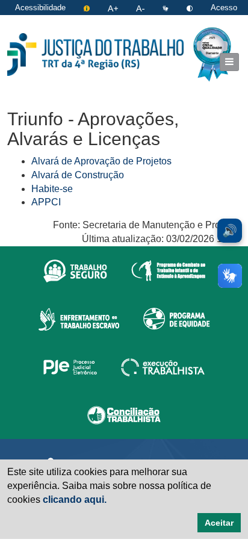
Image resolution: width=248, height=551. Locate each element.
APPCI (46, 202)
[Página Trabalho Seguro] (75, 270)
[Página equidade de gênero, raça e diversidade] (176, 318)
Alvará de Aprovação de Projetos (101, 161)
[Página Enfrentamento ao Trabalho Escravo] (78, 318)
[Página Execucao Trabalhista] (163, 367)
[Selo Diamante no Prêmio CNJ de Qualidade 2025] (212, 54)
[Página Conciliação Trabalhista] (124, 415)
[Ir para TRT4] (95, 54)
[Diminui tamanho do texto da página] (141, 7)
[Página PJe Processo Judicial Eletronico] (70, 367)
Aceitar (219, 523)
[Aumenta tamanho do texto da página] (114, 7)
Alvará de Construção (77, 175)
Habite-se (52, 189)
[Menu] (229, 62)
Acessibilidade (40, 7)
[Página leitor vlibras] (167, 7)
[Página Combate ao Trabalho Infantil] (168, 270)
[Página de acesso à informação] (88, 7)
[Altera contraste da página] (191, 7)
